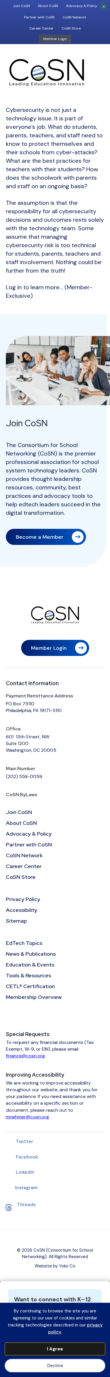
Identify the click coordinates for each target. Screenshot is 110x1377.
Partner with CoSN (39, 17)
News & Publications (31, 954)
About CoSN (48, 6)
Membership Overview (34, 997)
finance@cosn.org (25, 1056)
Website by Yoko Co (55, 1266)
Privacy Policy (23, 900)
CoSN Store (71, 28)
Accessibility (21, 910)
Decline (55, 1366)
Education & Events (30, 965)
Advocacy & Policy (81, 6)
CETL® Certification (30, 987)
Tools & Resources (28, 976)
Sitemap (16, 921)
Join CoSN (21, 6)
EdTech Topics (24, 943)
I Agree (55, 1349)
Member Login (55, 39)
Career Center (41, 28)
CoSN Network (74, 17)
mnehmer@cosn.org (27, 1117)
